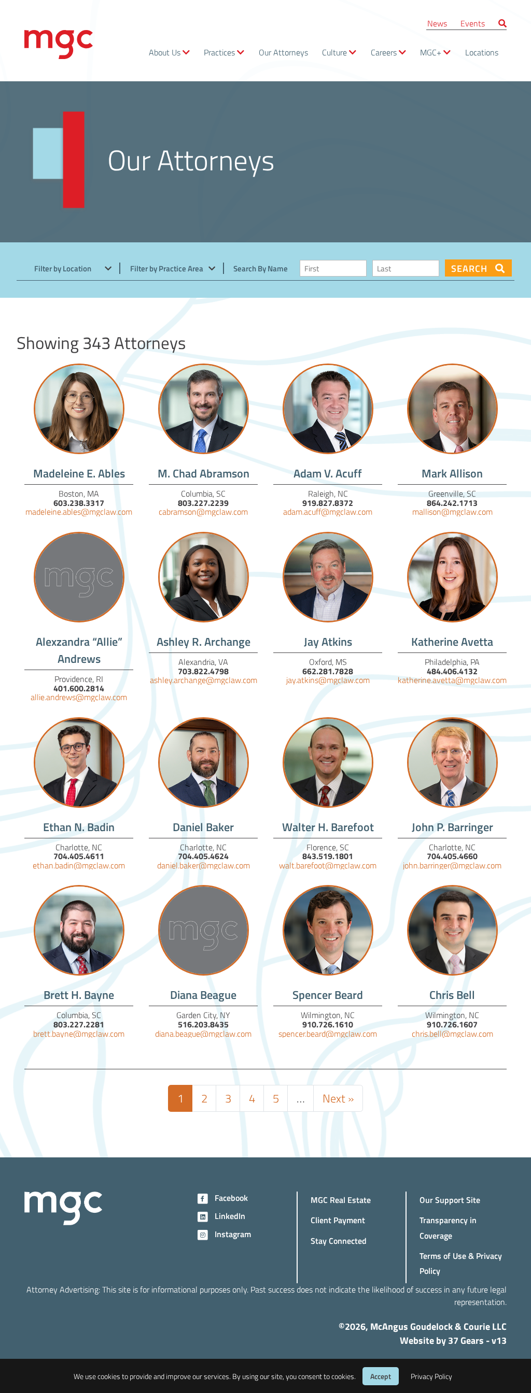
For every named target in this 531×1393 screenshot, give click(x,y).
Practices (219, 52)
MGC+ (430, 52)
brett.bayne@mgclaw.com (78, 1033)
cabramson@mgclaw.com (203, 511)
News (437, 23)
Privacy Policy (431, 1376)
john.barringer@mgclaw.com (452, 865)
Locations (481, 52)
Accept (380, 1376)
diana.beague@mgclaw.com (203, 1033)
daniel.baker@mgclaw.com (203, 865)
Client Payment (338, 1220)
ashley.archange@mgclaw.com (203, 679)
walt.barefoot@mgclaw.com (327, 865)
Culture (334, 52)
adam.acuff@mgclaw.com (327, 511)
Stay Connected (339, 1240)
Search (470, 268)
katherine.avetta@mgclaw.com (452, 679)
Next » (338, 1098)
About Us (164, 52)
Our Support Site (450, 1200)
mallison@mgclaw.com (452, 511)
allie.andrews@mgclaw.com (79, 696)
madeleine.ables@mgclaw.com (78, 511)
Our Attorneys (283, 52)
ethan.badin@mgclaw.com (79, 865)
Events (472, 23)
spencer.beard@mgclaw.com (327, 1033)
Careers (384, 52)
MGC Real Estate (341, 1200)
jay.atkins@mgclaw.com (328, 679)
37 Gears (466, 1340)
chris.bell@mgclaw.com (452, 1033)
